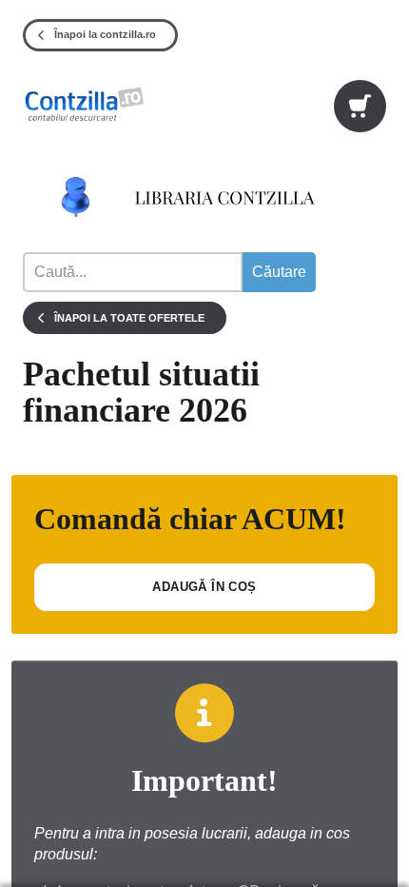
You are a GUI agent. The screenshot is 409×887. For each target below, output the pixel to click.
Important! (204, 780)
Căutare (279, 272)
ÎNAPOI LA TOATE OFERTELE (129, 318)
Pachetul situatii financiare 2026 (141, 393)
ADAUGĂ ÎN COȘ (204, 587)
